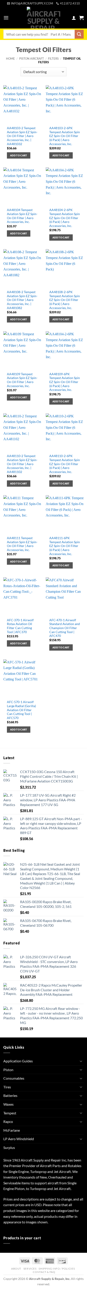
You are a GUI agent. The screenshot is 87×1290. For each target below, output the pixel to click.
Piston (8, 1070)
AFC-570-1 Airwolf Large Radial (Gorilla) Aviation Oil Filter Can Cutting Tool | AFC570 (21, 710)
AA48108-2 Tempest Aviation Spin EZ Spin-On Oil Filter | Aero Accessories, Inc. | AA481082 (22, 300)
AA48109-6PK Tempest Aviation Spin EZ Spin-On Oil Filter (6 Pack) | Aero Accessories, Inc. (64, 382)
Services (30, 1268)
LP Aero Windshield (18, 1139)
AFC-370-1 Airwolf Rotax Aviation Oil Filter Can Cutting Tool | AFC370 (20, 626)
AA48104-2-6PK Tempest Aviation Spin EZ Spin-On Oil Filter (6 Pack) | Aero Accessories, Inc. (64, 218)
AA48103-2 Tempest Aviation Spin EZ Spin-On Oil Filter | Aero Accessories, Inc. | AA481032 (22, 136)
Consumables (13, 1078)
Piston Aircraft (31, 58)
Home (10, 58)
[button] (6, 17)
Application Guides (18, 1061)
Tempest (9, 1113)
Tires (7, 1087)
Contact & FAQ (44, 1272)
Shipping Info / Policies (57, 1268)
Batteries (10, 1095)
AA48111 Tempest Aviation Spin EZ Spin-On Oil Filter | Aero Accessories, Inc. (22, 544)
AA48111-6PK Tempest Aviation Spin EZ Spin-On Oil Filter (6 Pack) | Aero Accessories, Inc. (64, 546)
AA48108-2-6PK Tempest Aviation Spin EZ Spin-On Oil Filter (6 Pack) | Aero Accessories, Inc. (64, 300)
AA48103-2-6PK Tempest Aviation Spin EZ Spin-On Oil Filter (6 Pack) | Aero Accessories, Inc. (64, 136)
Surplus (9, 1147)
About (16, 1268)
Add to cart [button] (18, 155)
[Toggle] (81, 1061)
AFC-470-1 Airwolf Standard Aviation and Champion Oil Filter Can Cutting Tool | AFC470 (64, 628)
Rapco (8, 1121)
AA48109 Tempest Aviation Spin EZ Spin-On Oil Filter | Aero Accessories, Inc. (22, 380)
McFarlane (11, 1130)
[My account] (74, 18)
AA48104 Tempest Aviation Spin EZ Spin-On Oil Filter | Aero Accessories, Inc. (22, 216)
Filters (53, 58)
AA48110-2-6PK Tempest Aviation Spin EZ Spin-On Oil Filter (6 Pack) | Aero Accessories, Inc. (64, 464)
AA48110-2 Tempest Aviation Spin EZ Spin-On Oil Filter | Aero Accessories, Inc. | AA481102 (22, 464)
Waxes (8, 1104)
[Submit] (79, 34)
